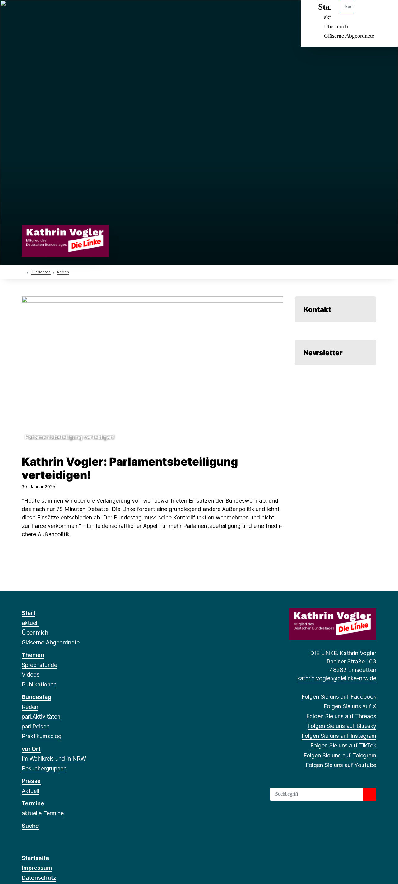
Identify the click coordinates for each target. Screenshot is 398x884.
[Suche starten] (369, 794)
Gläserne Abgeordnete (349, 36)
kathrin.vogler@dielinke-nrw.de (336, 678)
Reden (63, 272)
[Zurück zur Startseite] (65, 240)
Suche (30, 825)
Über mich (336, 26)
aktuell (30, 623)
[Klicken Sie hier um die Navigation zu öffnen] (385, 13)
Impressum (37, 867)
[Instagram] (66, 13)
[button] (152, 370)
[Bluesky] (56, 13)
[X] (35, 13)
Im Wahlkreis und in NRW (54, 758)
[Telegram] (86, 13)
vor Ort (31, 749)
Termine (33, 803)
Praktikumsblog (42, 736)
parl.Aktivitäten (41, 716)
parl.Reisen (35, 726)
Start (28, 613)
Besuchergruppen (44, 768)
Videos (30, 674)
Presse (31, 781)
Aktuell (30, 791)
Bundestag (41, 272)
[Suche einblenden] (367, 13)
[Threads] (45, 13)
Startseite (35, 858)
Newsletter (323, 352)
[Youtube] (96, 13)
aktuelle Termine (43, 813)
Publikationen (39, 684)
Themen (33, 655)
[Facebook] (25, 13)
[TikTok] (76, 13)
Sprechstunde (39, 665)
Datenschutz (39, 877)
